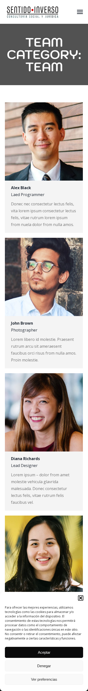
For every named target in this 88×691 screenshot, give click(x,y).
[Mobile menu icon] (80, 12)
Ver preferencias (44, 679)
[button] (80, 598)
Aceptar (44, 652)
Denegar (44, 666)
